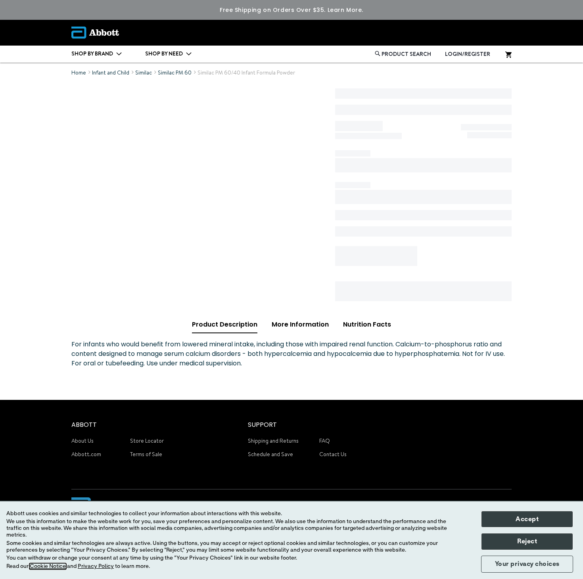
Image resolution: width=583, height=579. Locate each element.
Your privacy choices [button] (527, 564)
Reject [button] (527, 541)
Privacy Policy (96, 566)
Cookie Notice (48, 566)
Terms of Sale (146, 454)
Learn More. (345, 10)
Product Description (224, 324)
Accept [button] (527, 519)
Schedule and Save (270, 454)
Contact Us (333, 454)
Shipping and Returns (273, 441)
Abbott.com (86, 454)
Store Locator (147, 441)
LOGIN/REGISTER (467, 54)
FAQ (324, 441)
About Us (82, 441)
